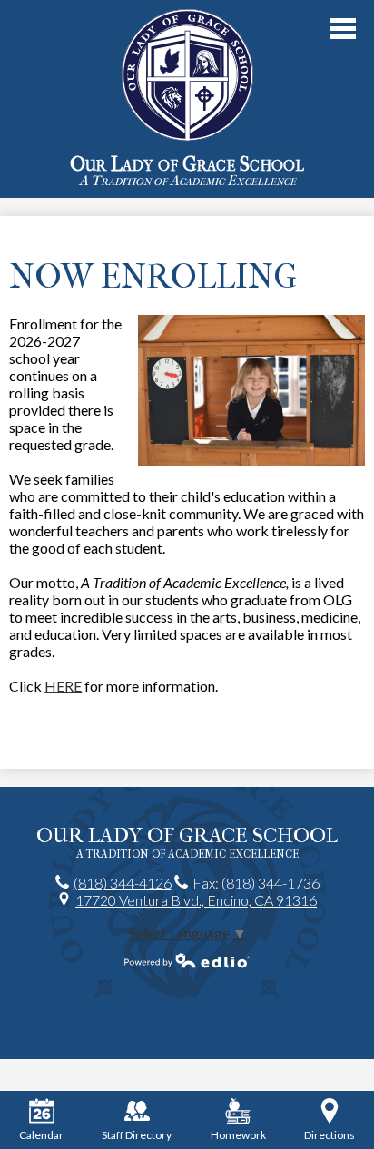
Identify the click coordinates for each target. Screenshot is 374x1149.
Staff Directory (137, 1135)
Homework (238, 1135)
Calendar (41, 1135)
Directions (329, 1135)
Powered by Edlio (187, 960)
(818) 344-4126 (123, 882)
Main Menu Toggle (343, 28)
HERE (63, 685)
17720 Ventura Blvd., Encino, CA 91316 (196, 899)
